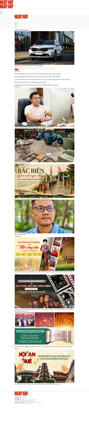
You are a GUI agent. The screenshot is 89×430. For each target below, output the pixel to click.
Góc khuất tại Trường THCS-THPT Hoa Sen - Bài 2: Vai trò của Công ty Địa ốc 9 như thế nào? (42, 79)
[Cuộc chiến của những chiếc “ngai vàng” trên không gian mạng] (44, 107)
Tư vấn (1, 11)
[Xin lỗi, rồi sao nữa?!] (44, 216)
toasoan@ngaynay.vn (27, 403)
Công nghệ (1, 12)
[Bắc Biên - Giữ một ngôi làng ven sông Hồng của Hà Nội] (44, 181)
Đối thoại (17, 87)
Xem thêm (16, 69)
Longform (18, 236)
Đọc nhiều (17, 71)
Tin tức (1, 10)
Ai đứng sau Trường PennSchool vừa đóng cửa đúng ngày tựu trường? (36, 85)
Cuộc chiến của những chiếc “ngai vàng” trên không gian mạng (34, 128)
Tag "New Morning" (22, 30)
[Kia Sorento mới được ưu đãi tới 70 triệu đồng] (44, 48)
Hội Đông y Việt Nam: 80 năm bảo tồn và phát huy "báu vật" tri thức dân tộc (38, 76)
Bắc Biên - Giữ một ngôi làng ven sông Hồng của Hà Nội (32, 199)
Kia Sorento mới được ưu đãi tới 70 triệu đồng (29, 66)
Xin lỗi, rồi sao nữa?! (21, 234)
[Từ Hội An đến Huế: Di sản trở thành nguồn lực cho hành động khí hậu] (44, 366)
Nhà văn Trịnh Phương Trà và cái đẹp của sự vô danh (30, 82)
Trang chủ (16, 28)
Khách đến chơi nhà (21, 163)
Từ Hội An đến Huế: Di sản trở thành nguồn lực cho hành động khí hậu (36, 384)
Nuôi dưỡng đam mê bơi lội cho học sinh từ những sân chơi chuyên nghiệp (37, 74)
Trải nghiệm (16, 24)
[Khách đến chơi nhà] (44, 145)
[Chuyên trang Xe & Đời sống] (6, 6)
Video (1, 13)
